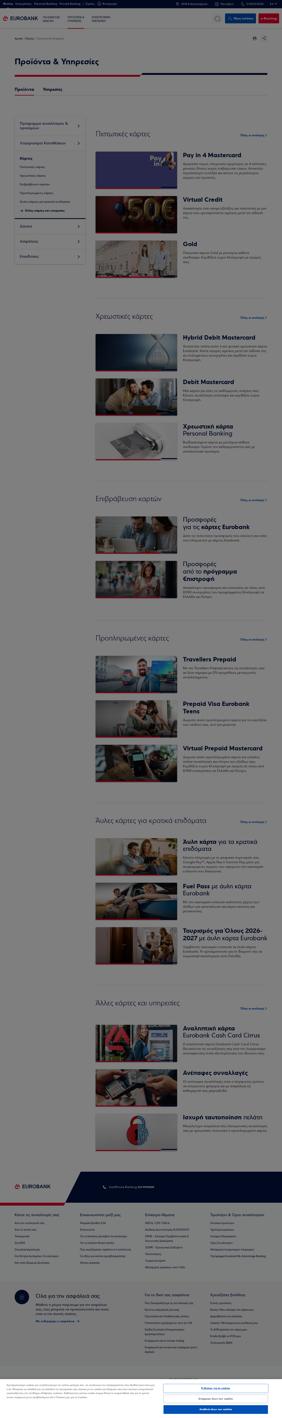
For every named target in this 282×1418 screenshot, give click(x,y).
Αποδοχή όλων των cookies (215, 1409)
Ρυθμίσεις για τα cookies (215, 1388)
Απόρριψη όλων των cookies (215, 1398)
